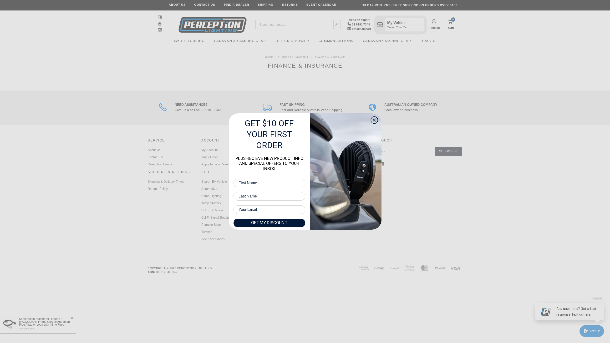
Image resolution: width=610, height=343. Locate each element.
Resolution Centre (160, 164)
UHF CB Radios (212, 210)
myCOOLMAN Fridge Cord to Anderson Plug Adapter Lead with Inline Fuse (44, 323)
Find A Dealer (236, 4)
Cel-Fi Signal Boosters (216, 217)
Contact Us (204, 4)
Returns (290, 4)
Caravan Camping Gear (387, 41)
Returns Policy (158, 189)
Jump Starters (211, 203)
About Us (177, 4)
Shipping (265, 4)
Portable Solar (211, 225)
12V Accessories (213, 239)
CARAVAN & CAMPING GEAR (240, 41)
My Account (209, 150)
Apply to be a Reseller (216, 164)
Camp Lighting (211, 196)
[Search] (337, 24)
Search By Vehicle (214, 181)
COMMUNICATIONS (336, 41)
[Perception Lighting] (213, 23)
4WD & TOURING (188, 41)
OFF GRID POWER (292, 41)
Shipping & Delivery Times (166, 181)
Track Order (209, 157)
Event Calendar (321, 4)
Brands (429, 41)
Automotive (209, 189)
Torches (206, 232)
